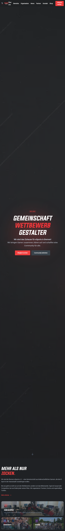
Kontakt (45, 3)
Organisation (25, 3)
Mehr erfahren (5, 495)
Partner (38, 3)
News (32, 3)
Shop (51, 3)
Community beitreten (40, 253)
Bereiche (16, 3)
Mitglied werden (59, 3)
